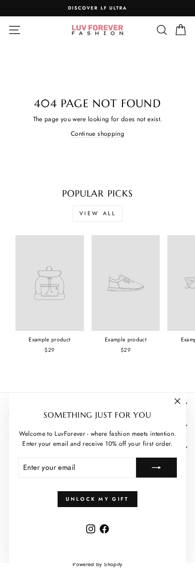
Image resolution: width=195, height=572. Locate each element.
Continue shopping (97, 133)
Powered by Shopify (97, 564)
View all (97, 213)
